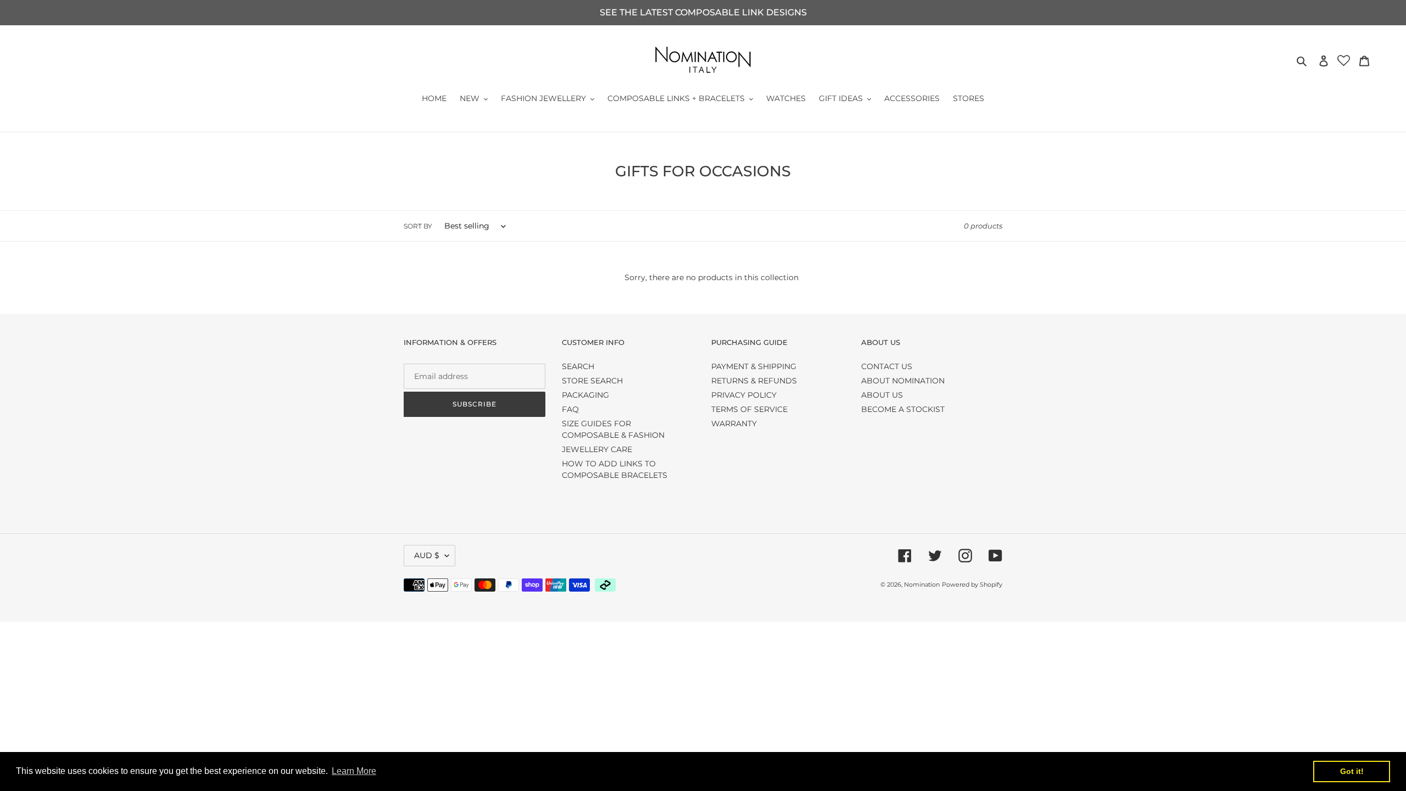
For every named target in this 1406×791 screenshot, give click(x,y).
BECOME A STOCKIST (903, 409)
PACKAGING (585, 395)
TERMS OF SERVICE (749, 409)
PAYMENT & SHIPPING (753, 366)
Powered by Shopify (972, 584)
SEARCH (578, 366)
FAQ (570, 409)
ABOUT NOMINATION (903, 381)
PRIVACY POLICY (744, 395)
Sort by (418, 226)
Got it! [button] (1352, 771)
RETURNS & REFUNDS (754, 381)
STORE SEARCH (592, 381)
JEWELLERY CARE (597, 449)
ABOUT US (882, 395)
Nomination (922, 584)
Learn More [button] (354, 771)
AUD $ (426, 555)
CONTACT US (886, 366)
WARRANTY (734, 423)
